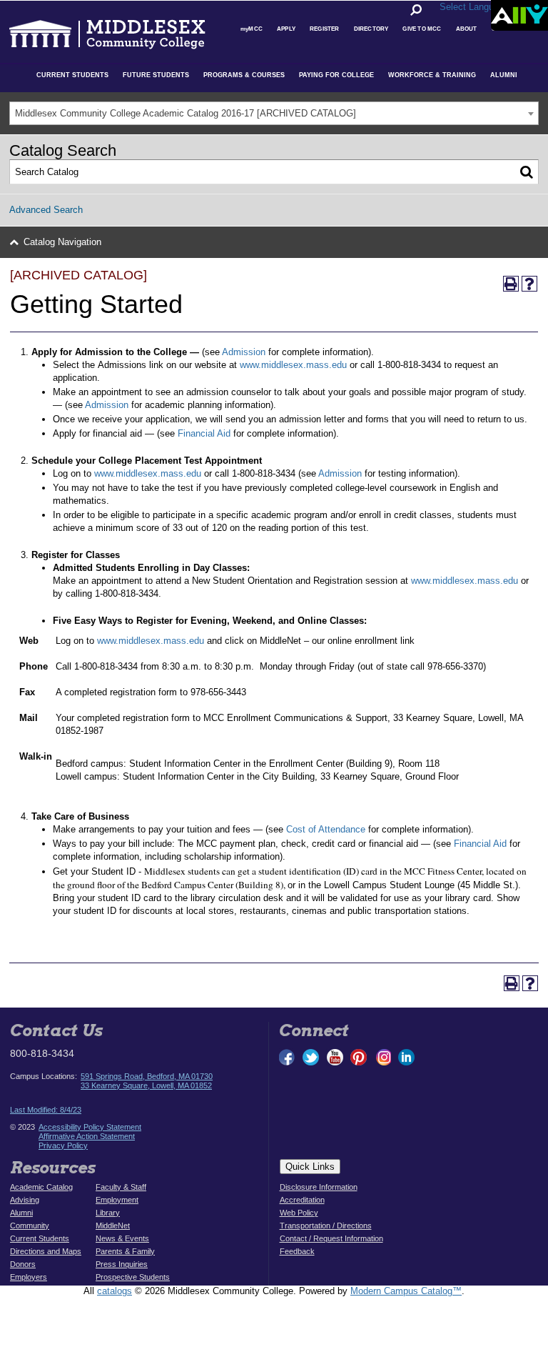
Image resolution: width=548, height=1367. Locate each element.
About (466, 29)
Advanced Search (46, 209)
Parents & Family (125, 1251)
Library (108, 1212)
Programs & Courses (244, 75)
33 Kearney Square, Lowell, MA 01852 (146, 1085)
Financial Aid (204, 433)
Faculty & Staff (121, 1187)
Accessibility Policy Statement (90, 1127)
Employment (117, 1199)
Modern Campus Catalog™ (406, 1291)
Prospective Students (133, 1277)
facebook (287, 1057)
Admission (243, 352)
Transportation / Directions (326, 1225)
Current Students (72, 75)
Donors (23, 1264)
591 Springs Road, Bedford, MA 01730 (147, 1076)
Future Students (156, 75)
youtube (335, 1057)
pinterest (358, 1057)
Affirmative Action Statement (87, 1136)
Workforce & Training (432, 75)
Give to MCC (421, 29)
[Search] (526, 172)
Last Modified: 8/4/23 (45, 1109)
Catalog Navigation (62, 242)
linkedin (406, 1057)
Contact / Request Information (331, 1238)
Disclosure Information (318, 1187)
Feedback (297, 1251)
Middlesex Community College (82, 33)
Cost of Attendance (325, 829)
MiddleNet (113, 1225)
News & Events (122, 1238)
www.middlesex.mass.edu (293, 364)
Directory (371, 29)
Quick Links (310, 1166)
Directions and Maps (45, 1251)
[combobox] (274, 113)
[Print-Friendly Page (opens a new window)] (511, 284)
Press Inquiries (122, 1264)
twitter (311, 1057)
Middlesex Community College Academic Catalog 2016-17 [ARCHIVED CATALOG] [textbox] (185, 113)
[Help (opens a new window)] (529, 284)
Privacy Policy (63, 1145)
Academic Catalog (41, 1187)
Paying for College (336, 75)
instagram (382, 1057)
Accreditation (302, 1199)
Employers (28, 1277)
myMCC (251, 29)
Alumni (503, 75)
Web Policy (299, 1212)
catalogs (114, 1291)
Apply (286, 29)
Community (29, 1225)
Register (325, 29)
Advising (24, 1199)
